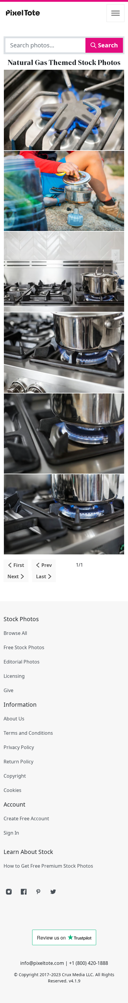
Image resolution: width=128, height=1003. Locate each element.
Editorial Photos (22, 661)
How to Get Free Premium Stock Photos (48, 866)
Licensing (14, 676)
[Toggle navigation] (115, 13)
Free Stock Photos (24, 647)
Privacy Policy (19, 747)
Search (107, 45)
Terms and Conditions (28, 733)
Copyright (15, 776)
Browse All (15, 633)
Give (8, 690)
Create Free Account (26, 818)
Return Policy (18, 761)
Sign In (11, 833)
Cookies (12, 790)
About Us (14, 718)
